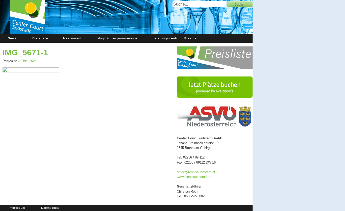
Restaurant (72, 38)
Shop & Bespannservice (117, 38)
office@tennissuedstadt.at (196, 172)
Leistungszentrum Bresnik (175, 38)
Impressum (17, 207)
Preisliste (40, 38)
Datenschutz (50, 207)
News (12, 38)
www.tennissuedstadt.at (194, 177)
